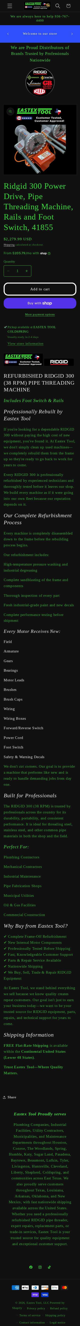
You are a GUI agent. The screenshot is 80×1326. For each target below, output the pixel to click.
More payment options (40, 314)
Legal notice (57, 1322)
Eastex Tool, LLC (38, 1302)
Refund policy (59, 1308)
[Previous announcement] (8, 34)
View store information (25, 343)
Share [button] (12, 1097)
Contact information (32, 1322)
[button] (9, 6)
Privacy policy (36, 1308)
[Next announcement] (72, 34)
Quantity (9, 261)
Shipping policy (55, 1315)
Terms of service (29, 1315)
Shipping (9, 244)
